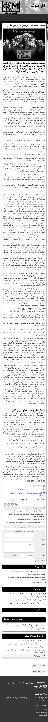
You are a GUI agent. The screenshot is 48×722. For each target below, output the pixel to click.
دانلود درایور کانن (16, 454)
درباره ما (44, 709)
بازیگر (30, 625)
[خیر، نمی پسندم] (13, 499)
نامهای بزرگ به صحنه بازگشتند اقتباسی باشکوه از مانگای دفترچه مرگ (25, 522)
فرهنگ (9, 625)
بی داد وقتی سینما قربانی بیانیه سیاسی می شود (30, 519)
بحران (21, 493)
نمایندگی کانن (32, 211)
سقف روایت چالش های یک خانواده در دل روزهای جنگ (29, 511)
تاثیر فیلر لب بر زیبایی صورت (36, 647)
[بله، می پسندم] (23, 499)
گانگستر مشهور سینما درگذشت (36, 574)
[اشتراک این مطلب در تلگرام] (12, 504)
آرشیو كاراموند (43, 715)
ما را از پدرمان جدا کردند (38, 582)
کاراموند (38, 6)
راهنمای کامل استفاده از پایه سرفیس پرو (32, 640)
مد (43, 625)
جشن (37, 625)
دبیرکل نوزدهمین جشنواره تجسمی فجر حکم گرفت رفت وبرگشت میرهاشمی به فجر (26, 515)
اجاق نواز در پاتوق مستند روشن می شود (33, 597)
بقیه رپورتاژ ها (39, 656)
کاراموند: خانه (38, 671)
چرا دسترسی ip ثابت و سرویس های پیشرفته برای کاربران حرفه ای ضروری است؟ (25, 651)
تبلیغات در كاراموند (41, 712)
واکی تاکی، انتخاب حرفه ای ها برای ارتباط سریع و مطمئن (27, 643)
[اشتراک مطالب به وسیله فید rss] (5, 504)
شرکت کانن (17, 114)
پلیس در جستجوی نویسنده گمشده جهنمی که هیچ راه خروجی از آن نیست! (26, 578)
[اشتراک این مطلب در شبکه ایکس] (8, 504)
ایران (24, 625)
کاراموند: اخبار (37, 665)
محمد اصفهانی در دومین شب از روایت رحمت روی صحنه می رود (27, 603)
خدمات (41, 495)
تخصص (13, 493)
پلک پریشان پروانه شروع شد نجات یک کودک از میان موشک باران (27, 594)
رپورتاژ (29, 493)
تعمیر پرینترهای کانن (12, 273)
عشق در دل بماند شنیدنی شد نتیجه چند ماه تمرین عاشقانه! (28, 571)
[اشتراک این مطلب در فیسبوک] (16, 504)
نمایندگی (18, 237)
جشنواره (41, 628)
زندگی (32, 628)
